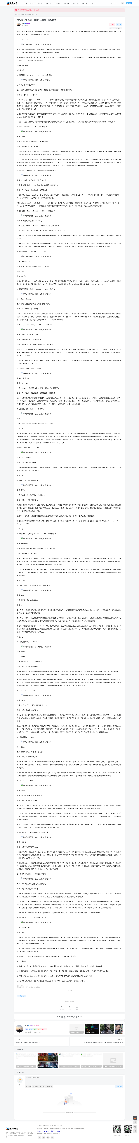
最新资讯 (66, 3)
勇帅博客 (49, 1133)
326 (32, 1029)
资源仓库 (39, 3)
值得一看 (75, 3)
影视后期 (57, 3)
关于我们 (60, 1125)
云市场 (91, 3)
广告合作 (53, 1125)
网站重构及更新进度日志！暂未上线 (28, 10)
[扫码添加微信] (135, 1127)
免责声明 (46, 1125)
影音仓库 (30, 15)
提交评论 (119, 1087)
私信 (119, 24)
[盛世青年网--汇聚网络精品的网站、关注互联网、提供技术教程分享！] (12, 1128)
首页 (25, 3)
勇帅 (23, 23)
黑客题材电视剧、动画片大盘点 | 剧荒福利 (36, 19)
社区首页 (31, 3)
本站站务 (84, 3)
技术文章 (48, 3)
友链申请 (39, 1125)
